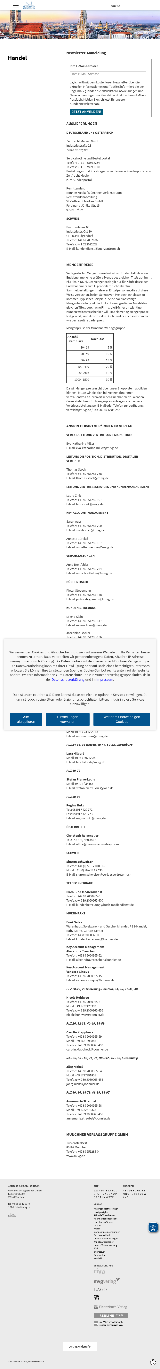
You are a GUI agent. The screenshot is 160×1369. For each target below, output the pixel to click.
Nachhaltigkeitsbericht (105, 1218)
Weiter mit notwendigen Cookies (121, 719)
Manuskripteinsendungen (107, 1232)
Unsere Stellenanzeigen (106, 1238)
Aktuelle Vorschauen (104, 1215)
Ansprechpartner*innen (106, 1208)
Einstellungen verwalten (67, 719)
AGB (96, 1248)
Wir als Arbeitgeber (104, 1241)
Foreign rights (101, 1212)
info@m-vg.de (22, 1207)
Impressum (99, 1251)
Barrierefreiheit (102, 1235)
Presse (97, 1228)
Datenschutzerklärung (68, 679)
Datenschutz (100, 1255)
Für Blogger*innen (103, 1222)
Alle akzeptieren (26, 719)
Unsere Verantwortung (105, 1245)
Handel (97, 1225)
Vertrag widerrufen (80, 1346)
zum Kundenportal (79, 180)
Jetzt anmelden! (86, 111)
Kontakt (98, 1258)
